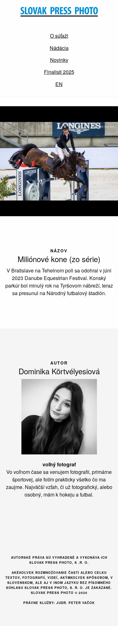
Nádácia (59, 48)
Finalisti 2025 (59, 71)
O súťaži (59, 35)
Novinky (59, 59)
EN (59, 84)
